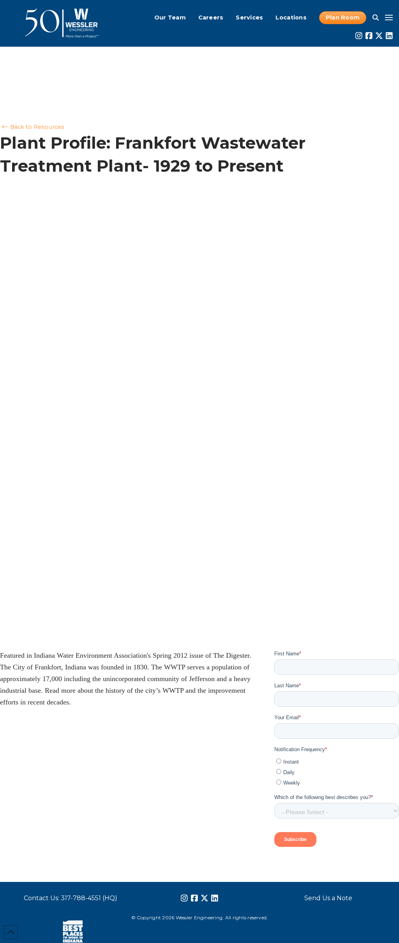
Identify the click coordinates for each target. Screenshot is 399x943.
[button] (376, 17)
